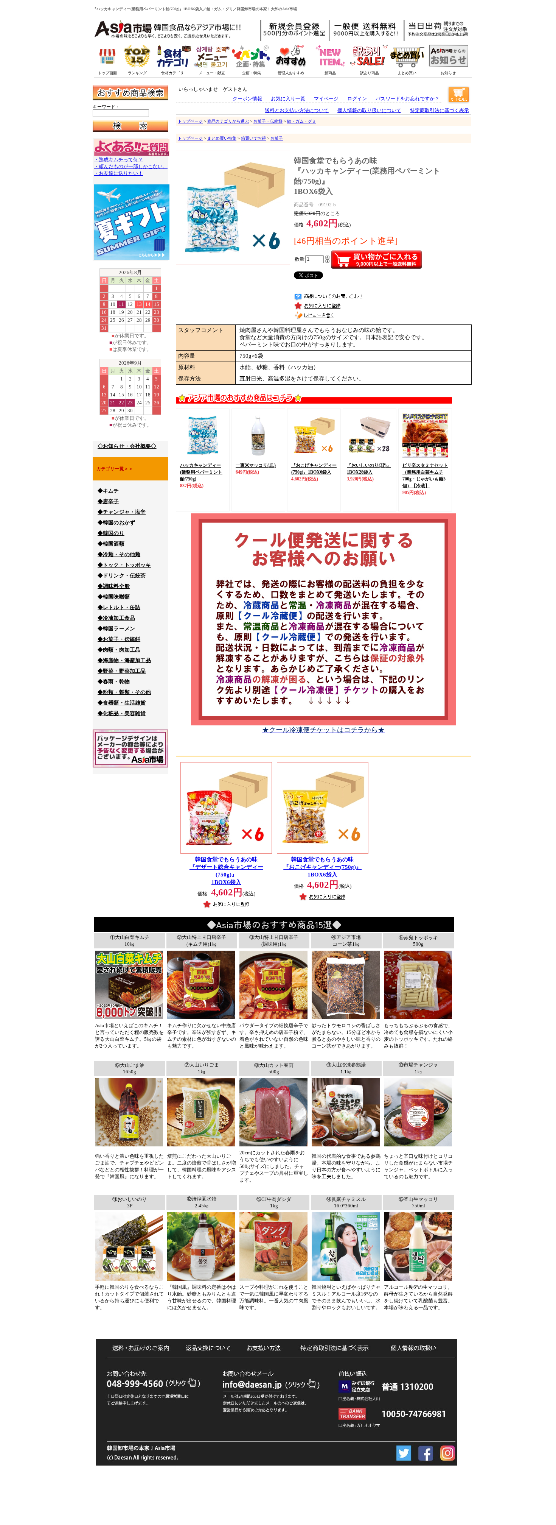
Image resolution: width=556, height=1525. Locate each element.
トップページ (190, 121)
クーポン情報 (247, 98)
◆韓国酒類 (111, 544)
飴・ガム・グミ (301, 121)
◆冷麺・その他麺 (119, 554)
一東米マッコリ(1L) (256, 465)
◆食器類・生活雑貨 (122, 703)
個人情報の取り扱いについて (369, 110)
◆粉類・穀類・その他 (124, 692)
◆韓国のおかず (116, 522)
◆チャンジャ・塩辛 (122, 512)
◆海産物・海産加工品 (124, 660)
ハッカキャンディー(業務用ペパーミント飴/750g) (201, 472)
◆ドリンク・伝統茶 (122, 576)
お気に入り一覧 (288, 98)
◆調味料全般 (114, 586)
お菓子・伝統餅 (268, 121)
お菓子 (276, 138)
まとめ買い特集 (221, 138)
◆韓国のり (111, 533)
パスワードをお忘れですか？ (408, 98)
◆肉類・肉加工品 (119, 650)
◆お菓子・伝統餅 (119, 639)
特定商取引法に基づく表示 (439, 110)
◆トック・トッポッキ (124, 565)
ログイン (357, 98)
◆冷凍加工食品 (116, 618)
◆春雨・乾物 (114, 682)
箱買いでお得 (253, 138)
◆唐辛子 (108, 501)
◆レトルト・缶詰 (119, 607)
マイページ (326, 98)
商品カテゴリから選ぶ (228, 121)
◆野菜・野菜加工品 (122, 671)
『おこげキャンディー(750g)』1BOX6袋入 (322, 867)
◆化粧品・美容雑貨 (122, 713)
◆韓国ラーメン (116, 629)
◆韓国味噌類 (114, 597)
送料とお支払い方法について (297, 110)
